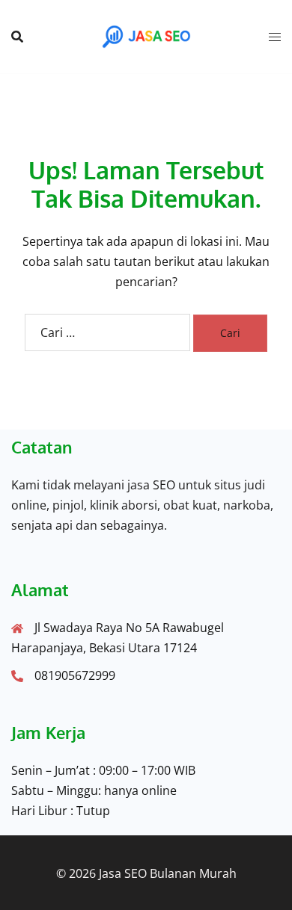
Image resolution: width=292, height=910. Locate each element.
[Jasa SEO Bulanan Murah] (146, 35)
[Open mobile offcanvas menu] (275, 37)
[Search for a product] (17, 37)
